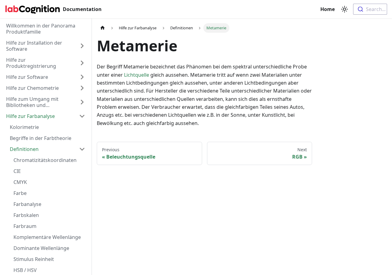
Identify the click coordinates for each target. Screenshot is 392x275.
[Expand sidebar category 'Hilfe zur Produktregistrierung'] (82, 63)
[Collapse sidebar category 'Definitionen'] (82, 149)
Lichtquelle (136, 75)
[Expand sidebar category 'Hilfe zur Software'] (82, 77)
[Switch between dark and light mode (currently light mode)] (344, 9)
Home (328, 9)
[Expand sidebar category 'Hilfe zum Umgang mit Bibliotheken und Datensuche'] (82, 102)
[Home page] (102, 28)
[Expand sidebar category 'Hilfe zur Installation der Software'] (82, 46)
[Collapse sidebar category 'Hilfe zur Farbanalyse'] (82, 116)
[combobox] (370, 9)
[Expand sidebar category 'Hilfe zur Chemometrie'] (82, 88)
